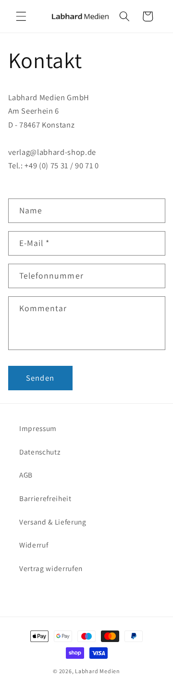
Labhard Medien (97, 671)
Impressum (38, 428)
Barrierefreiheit (45, 498)
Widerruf (33, 544)
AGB (26, 474)
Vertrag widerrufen (51, 568)
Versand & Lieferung (52, 521)
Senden (40, 378)
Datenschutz (39, 451)
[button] (21, 16)
